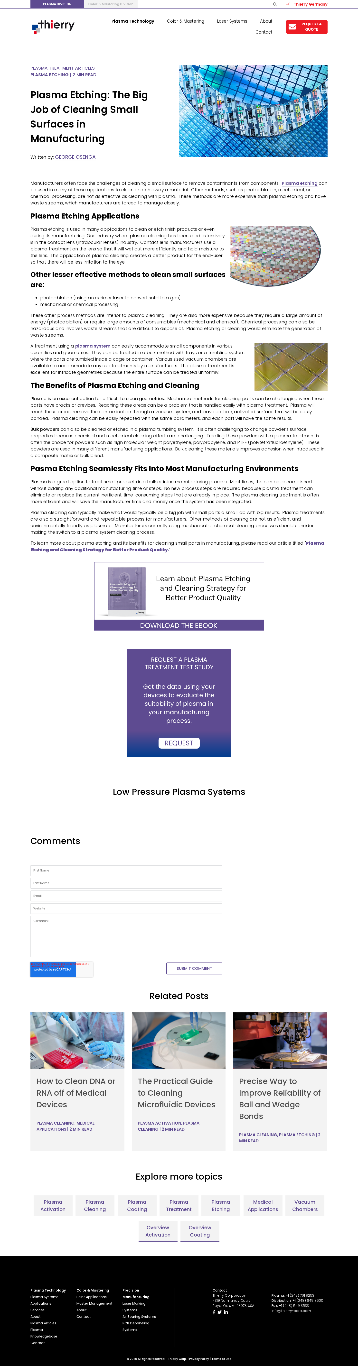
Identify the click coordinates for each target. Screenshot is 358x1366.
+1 (307, 1300)
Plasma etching (300, 183)
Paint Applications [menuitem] (91, 1296)
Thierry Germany (310, 4)
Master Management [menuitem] (94, 1303)
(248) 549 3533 (296, 1305)
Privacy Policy (199, 1359)
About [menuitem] (266, 21)
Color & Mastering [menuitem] (185, 21)
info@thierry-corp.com (291, 1310)
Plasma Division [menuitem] (57, 4)
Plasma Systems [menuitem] (44, 1296)
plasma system (93, 346)
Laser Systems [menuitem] (232, 21)
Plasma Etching (49, 75)
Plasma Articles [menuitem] (43, 1323)
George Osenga (75, 157)
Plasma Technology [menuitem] (133, 21)
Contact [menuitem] (264, 32)
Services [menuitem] (37, 1310)
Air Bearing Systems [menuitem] (139, 1316)
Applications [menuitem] (40, 1303)
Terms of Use (221, 1359)
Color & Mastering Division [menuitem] (110, 4)
